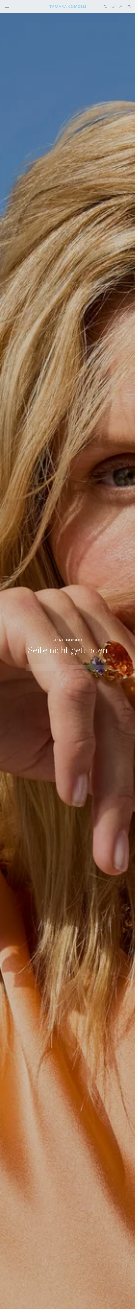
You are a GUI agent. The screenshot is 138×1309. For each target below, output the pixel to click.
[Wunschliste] (113, 6)
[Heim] (67, 6)
